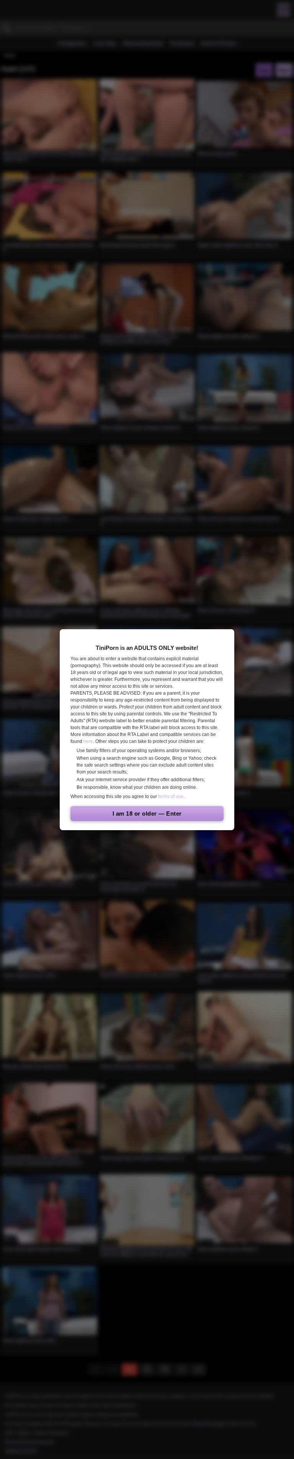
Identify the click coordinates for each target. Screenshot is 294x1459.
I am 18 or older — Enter (147, 813)
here (88, 741)
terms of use (170, 796)
